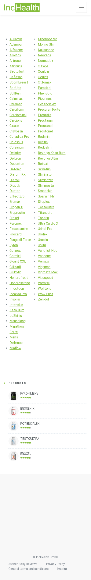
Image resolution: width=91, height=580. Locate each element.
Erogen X (16, 207)
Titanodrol (45, 213)
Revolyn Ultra (48, 158)
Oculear (43, 72)
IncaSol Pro (18, 294)
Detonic (15, 169)
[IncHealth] (22, 7)
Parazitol (44, 88)
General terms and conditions (28, 568)
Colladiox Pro (19, 137)
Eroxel (14, 218)
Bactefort (17, 72)
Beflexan (16, 77)
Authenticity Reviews (22, 564)
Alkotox (15, 55)
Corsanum (17, 147)
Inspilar (15, 299)
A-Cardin (16, 39)
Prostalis (44, 115)
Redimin (44, 137)
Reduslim (44, 147)
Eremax (15, 202)
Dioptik (15, 186)
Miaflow (15, 348)
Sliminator (45, 174)
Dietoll (14, 180)
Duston (15, 191)
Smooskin (45, 191)
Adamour (16, 44)
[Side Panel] (81, 7)
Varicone (44, 256)
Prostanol (45, 126)
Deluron (15, 158)
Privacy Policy (55, 564)
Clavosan (16, 131)
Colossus (16, 142)
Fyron (14, 245)
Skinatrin (44, 169)
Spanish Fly (46, 196)
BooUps (15, 88)
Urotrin (43, 240)
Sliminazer (45, 180)
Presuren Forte (49, 109)
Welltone (44, 289)
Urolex (42, 234)
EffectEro (17, 196)
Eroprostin (17, 213)
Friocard (16, 234)
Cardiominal (18, 115)
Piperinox (45, 99)
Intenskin (16, 305)
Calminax (16, 99)
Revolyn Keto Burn (51, 153)
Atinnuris (16, 66)
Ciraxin (14, 126)
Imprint (62, 568)
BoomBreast (19, 82)
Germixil (15, 256)
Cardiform (17, 109)
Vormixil (44, 283)
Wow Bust (45, 294)
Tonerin (43, 218)
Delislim (15, 153)
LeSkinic (16, 316)
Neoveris (44, 55)
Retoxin (43, 164)
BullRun (15, 93)
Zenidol (43, 299)
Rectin (43, 142)
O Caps (43, 66)
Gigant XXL (18, 261)
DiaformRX (18, 174)
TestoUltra (46, 207)
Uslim (42, 245)
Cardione (16, 120)
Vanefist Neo (47, 251)
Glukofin (15, 272)
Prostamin (45, 120)
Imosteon (17, 289)
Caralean (16, 104)
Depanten (17, 164)
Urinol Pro (45, 229)
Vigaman (44, 267)
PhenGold (45, 93)
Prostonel (45, 131)
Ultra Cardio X (48, 223)
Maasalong (18, 321)
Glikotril (15, 267)
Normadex (45, 61)
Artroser (16, 61)
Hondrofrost (19, 278)
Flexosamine (19, 229)
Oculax (43, 77)
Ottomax (44, 82)
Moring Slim (46, 44)
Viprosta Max (48, 272)
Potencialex (47, 104)
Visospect (45, 278)
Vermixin (44, 261)
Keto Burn (17, 310)
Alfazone (16, 50)
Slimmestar (46, 186)
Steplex (44, 202)
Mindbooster (47, 39)
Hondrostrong (20, 283)
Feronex (16, 223)
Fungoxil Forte (20, 240)
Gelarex (15, 251)
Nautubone (46, 50)
